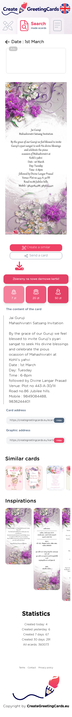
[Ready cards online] (57, 26)
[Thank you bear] (15, 478)
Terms (22, 668)
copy (59, 420)
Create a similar (38, 247)
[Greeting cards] (8, 26)
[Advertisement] (36, 61)
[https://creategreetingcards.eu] (30, 9)
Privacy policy (45, 668)
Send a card (38, 255)
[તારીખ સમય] (48, 549)
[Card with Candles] (56, 478)
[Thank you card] (34, 478)
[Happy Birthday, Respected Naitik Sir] (19, 536)
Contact (32, 668)
